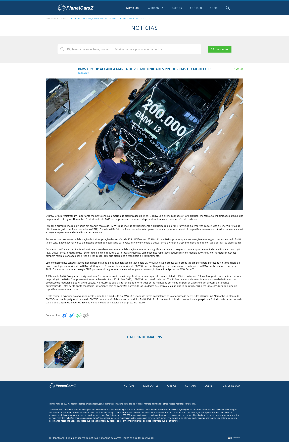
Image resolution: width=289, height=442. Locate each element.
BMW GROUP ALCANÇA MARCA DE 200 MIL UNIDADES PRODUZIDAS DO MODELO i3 (110, 18)
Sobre (214, 8)
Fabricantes (155, 8)
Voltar (239, 68)
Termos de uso (230, 385)
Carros (177, 8)
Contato (196, 8)
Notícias (132, 8)
